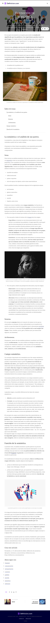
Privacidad (28, 618)
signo (13, 601)
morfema (41, 326)
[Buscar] (47, 3)
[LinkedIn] (14, 592)
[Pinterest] (16, 592)
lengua (30, 217)
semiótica (7, 580)
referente (7, 583)
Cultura (25, 8)
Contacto (21, 618)
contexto (7, 572)
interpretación (9, 569)
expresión (9, 160)
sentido (7, 578)
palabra (7, 575)
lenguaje (13, 453)
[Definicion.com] (12, 3)
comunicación (9, 566)
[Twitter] (12, 592)
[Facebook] (9, 592)
